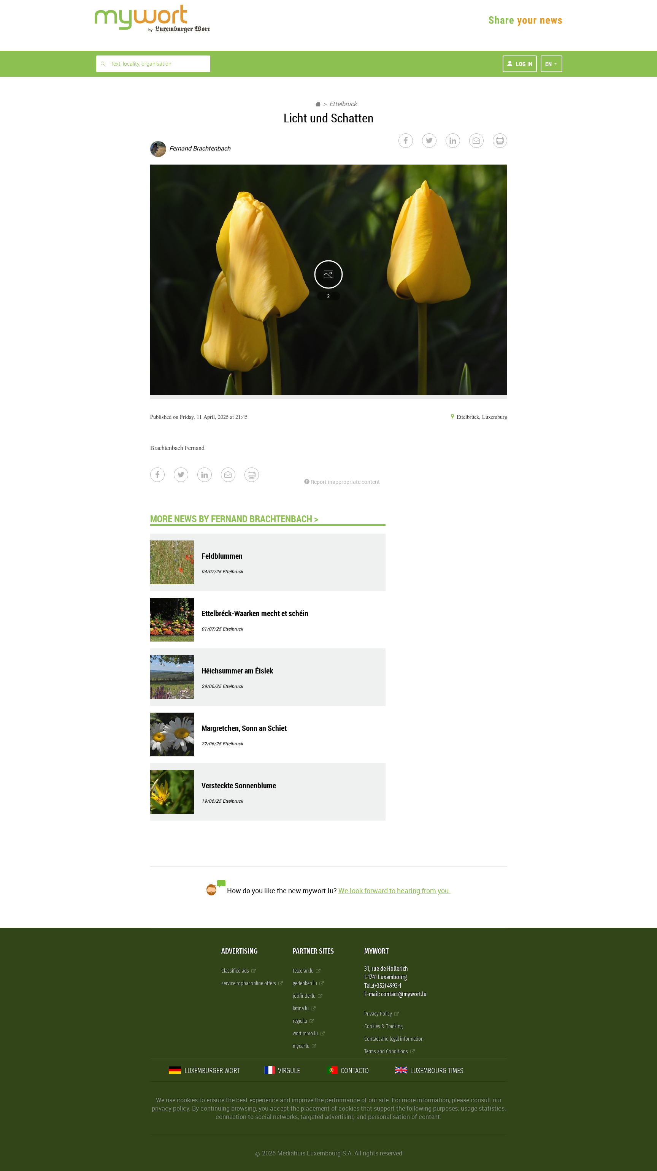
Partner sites (313, 951)
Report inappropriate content (344, 481)
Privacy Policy (378, 1014)
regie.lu (300, 1021)
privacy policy (170, 1108)
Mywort (376, 951)
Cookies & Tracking (383, 1026)
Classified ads (235, 971)
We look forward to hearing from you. (394, 890)
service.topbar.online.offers (249, 983)
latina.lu (301, 1008)
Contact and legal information (394, 1039)
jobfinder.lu (305, 996)
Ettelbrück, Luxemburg (481, 416)
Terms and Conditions (386, 1051)
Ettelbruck (343, 104)
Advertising (239, 951)
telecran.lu (304, 971)
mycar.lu (302, 1046)
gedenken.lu (305, 983)
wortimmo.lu (306, 1033)
